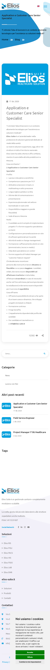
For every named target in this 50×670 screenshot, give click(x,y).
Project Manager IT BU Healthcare (29, 432)
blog (17, 39)
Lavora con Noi (11, 384)
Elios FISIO (8, 563)
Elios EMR (8, 572)
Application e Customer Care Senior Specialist (30, 405)
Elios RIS (7, 543)
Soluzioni (8, 588)
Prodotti (7, 593)
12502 (32, 335)
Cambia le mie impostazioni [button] (30, 662)
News (7, 375)
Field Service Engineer (24, 418)
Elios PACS (8, 553)
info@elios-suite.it (17, 324)
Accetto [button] (30, 652)
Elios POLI (8, 548)
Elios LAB (8, 567)
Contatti (7, 598)
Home (5, 39)
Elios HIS (7, 558)
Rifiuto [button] (30, 657)
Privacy (5, 662)
